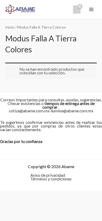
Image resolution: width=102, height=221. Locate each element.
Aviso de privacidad (47, 175)
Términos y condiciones (51, 178)
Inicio (9, 27)
